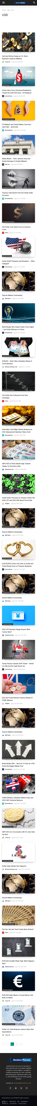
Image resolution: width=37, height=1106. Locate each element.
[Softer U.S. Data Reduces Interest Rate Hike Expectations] (18, 1015)
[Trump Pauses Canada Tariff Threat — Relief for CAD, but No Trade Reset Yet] (18, 649)
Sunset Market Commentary (12, 598)
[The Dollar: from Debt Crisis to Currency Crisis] (18, 213)
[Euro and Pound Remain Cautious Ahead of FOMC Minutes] (18, 683)
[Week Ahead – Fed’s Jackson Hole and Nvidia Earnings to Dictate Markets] (18, 144)
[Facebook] (10, 1088)
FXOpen (7, 503)
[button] (3, 1102)
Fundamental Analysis (8, 51)
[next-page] (21, 1044)
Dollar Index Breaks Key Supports (14, 866)
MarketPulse (9, 130)
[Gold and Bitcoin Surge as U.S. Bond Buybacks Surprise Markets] (18, 42)
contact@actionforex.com (22, 1083)
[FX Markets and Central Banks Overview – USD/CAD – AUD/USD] (18, 110)
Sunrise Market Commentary (12, 295)
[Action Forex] (18, 2)
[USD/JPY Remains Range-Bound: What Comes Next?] (18, 615)
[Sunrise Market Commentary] (18, 281)
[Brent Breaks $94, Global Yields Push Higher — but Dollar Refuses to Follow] (18, 313)
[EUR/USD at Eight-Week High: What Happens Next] (18, 947)
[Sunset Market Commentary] (18, 583)
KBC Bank (8, 298)
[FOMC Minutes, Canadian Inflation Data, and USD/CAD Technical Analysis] (18, 783)
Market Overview (7, 256)
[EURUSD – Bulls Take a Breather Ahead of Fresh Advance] (18, 347)
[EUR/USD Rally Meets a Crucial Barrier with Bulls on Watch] (18, 981)
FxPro (6, 232)
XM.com (7, 164)
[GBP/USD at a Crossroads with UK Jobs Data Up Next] (18, 818)
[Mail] (16, 1088)
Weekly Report (6, 85)
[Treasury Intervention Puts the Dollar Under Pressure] (18, 179)
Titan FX (7, 62)
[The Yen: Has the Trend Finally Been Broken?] (18, 915)
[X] (27, 1088)
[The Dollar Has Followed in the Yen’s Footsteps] (18, 381)
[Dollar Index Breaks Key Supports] (18, 852)
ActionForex (8, 96)
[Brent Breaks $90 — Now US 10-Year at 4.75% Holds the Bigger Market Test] (18, 749)
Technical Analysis (7, 356)
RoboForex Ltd (9, 469)
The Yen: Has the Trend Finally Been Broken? (18, 929)
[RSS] (21, 1088)
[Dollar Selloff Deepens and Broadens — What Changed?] (18, 247)
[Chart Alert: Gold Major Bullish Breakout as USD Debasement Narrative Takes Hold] (18, 415)
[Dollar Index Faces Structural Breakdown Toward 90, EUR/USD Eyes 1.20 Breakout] (18, 76)
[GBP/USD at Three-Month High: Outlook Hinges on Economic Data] (18, 449)
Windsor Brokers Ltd (11, 367)
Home (4, 10)
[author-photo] (3, 62)
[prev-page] (4, 1044)
